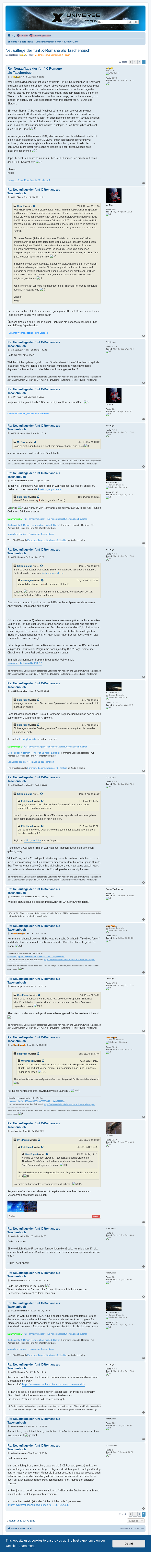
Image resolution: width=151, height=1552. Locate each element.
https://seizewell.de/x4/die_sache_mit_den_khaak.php (69, 959)
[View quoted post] (34, 206)
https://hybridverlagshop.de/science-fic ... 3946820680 (38, 1504)
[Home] (75, 18)
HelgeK (21, 206)
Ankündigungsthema (49, 489)
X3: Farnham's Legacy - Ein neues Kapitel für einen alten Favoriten (55, 519)
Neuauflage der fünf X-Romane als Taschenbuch (48, 50)
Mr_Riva (21, 442)
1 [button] (135, 62)
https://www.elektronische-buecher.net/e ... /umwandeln (53, 1384)
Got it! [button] (129, 1543)
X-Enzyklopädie (28, 739)
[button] (131, 62)
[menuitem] (11, 35)
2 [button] (139, 62)
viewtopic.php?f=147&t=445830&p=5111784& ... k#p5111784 (35, 956)
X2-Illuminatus (24, 566)
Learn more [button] (27, 1545)
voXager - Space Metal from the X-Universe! (28, 180)
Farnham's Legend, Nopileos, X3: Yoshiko (47, 540)
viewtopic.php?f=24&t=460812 (24, 663)
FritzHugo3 (23, 497)
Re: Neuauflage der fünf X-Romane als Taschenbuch (34, 71)
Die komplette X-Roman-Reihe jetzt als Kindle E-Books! (33, 525)
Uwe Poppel (23, 995)
